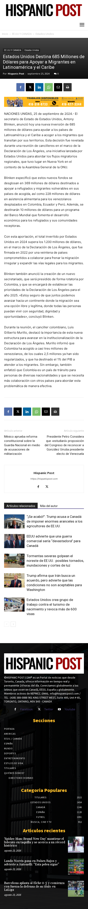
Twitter (48, 709)
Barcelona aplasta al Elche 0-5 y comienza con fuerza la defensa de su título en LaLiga (34, 886)
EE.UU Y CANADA (22, 34)
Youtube (69, 709)
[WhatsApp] (49, 87)
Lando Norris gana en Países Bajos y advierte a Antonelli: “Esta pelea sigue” (31, 862)
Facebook (26, 709)
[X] (30, 87)
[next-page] (13, 624)
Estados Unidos (45, 34)
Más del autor (49, 506)
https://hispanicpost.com (44, 478)
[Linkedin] (39, 87)
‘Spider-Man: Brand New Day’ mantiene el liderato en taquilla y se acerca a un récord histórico (34, 842)
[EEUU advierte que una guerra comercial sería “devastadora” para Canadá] (14, 541)
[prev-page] (6, 624)
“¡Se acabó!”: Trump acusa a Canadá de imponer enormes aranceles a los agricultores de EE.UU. (54, 521)
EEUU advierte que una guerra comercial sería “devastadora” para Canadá (53, 541)
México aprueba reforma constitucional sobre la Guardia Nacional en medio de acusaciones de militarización (22, 445)
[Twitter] (39, 709)
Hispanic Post (16, 73)
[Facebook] (20, 87)
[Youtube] (59, 709)
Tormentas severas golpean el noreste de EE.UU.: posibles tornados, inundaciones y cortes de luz (55, 560)
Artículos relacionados (21, 506)
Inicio (5, 34)
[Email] (58, 87)
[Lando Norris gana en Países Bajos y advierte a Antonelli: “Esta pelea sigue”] (76, 867)
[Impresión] (67, 87)
